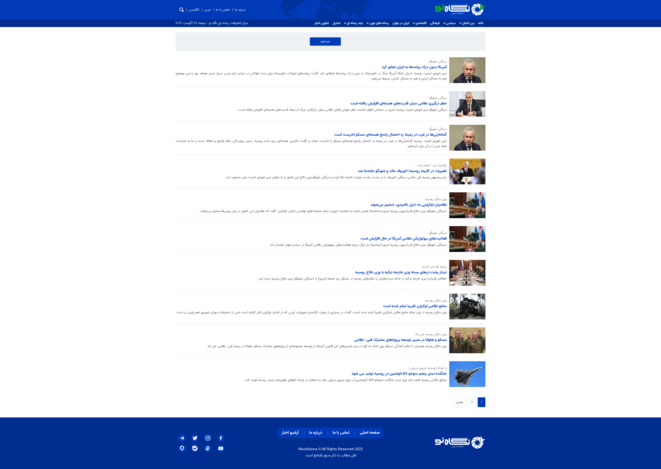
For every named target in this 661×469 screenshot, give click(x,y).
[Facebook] (220, 438)
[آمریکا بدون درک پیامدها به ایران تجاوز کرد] (466, 70)
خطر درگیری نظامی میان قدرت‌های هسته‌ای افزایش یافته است (398, 103)
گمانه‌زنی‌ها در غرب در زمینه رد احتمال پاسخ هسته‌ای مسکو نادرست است (390, 134)
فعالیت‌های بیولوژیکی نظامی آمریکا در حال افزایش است (403, 238)
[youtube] (220, 448)
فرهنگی (435, 23)
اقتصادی (421, 23)
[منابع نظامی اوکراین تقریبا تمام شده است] (466, 306)
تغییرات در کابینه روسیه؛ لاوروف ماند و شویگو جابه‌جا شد (402, 171)
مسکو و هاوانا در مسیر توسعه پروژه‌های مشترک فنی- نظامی (400, 340)
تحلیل (336, 23)
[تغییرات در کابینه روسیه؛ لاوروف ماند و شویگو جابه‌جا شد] (466, 171)
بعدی (459, 402)
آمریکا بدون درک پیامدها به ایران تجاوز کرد (414, 67)
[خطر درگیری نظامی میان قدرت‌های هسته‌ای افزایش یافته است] (466, 104)
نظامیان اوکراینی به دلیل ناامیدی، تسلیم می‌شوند (409, 205)
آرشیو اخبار (290, 433)
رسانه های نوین (379, 23)
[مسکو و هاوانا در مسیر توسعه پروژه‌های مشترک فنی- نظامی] (466, 340)
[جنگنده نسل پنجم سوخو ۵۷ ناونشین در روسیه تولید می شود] (466, 374)
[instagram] (207, 438)
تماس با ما (223, 9)
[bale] (195, 448)
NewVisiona (307, 449)
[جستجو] (181, 9)
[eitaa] (207, 448)
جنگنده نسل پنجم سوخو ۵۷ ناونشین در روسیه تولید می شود (399, 374)
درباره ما (240, 9)
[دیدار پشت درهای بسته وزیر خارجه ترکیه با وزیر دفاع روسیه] (466, 273)
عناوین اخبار (321, 23)
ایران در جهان (400, 23)
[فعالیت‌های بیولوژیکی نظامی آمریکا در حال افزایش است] (466, 239)
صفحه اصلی (370, 433)
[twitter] (195, 438)
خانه (481, 23)
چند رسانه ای (355, 23)
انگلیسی (194, 9)
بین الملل (468, 23)
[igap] (182, 448)
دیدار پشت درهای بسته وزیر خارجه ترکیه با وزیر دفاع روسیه (401, 272)
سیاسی (451, 23)
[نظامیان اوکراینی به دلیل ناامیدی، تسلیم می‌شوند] (466, 205)
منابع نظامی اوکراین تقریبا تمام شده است (415, 306)
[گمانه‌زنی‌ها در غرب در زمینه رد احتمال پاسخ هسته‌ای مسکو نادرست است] (466, 138)
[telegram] (182, 438)
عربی (207, 9)
